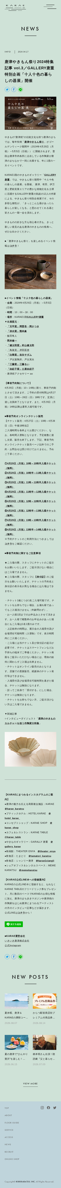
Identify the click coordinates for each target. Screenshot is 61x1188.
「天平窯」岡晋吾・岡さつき (23, 326)
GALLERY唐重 (35, 317)
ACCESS (9, 1137)
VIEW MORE (30, 1083)
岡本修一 (12, 340)
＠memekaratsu (28, 870)
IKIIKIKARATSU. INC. (25, 1181)
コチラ (13, 245)
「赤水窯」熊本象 (17, 331)
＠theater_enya (47, 851)
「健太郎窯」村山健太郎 (20, 345)
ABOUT (8, 1115)
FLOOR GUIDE (12, 1122)
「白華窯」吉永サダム (19, 354)
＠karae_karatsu (14, 808)
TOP (7, 1108)
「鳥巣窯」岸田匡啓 (18, 350)
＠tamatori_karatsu (39, 856)
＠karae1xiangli (45, 860)
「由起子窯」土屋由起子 (20, 369)
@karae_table (13, 837)
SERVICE (9, 1130)
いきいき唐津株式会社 (17, 940)
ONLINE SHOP (12, 1159)
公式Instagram (13, 945)
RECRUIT (9, 1152)
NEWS (8, 1144)
